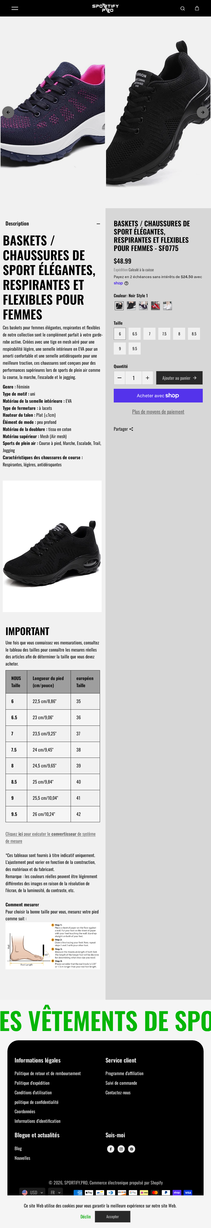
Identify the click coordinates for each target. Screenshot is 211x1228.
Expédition (121, 269)
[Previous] (8, 112)
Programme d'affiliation (124, 1073)
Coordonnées (25, 1111)
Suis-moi (115, 1135)
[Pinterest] (131, 1149)
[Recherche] (182, 8)
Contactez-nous (118, 1092)
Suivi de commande (121, 1083)
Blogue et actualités (37, 1135)
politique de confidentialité (37, 1102)
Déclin (85, 1216)
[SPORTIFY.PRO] (105, 8)
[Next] (203, 112)
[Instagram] (121, 1149)
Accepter (112, 1216)
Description (17, 223)
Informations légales (38, 1060)
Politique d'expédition (32, 1083)
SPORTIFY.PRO (76, 1182)
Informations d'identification (37, 1121)
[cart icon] (197, 8)
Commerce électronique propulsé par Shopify (126, 1182)
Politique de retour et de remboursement (48, 1073)
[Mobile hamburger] (15, 8)
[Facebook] (111, 1149)
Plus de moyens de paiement (158, 411)
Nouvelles (22, 1158)
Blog (18, 1148)
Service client (121, 1060)
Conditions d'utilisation (33, 1092)
